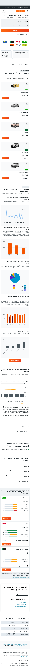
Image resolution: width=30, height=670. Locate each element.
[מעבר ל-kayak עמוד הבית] (20, 11)
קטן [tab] (27, 381)
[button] (1, 7)
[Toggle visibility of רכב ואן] (23, 290)
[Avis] (4, 523)
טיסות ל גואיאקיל (22, 602)
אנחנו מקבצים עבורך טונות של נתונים (19, 663)
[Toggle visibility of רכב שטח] (23, 288)
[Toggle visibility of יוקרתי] (12, 286)
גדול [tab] (18, 381)
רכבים (19, 644)
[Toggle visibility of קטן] (24, 286)
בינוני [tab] (22, 381)
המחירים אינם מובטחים (23, 656)
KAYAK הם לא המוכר (23, 660)
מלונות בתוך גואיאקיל (21, 604)
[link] (15, 360)
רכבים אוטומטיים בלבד (22, 34)
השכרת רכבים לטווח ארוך (20, 606)
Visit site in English (9, 7)
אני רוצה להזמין (5, 97)
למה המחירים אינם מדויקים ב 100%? (19, 666)
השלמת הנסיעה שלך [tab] (22, 594)
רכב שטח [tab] (12, 381)
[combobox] (22, 17)
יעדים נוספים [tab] (11, 594)
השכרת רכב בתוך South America (10, 644)
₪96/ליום (9, 15)
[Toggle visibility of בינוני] (13, 288)
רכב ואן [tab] (6, 381)
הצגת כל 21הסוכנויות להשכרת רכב (21, 577)
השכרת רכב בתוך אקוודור (20, 645)
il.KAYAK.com (24, 644)
